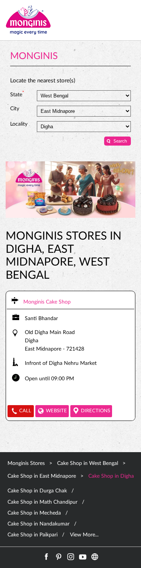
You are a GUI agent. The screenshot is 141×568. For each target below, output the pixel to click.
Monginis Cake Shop (47, 302)
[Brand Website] (94, 556)
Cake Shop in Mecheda (34, 513)
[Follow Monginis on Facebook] (46, 556)
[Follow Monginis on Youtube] (82, 556)
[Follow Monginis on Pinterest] (58, 556)
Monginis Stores (27, 463)
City (14, 108)
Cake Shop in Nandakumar (39, 524)
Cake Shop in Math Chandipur (42, 502)
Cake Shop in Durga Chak (37, 491)
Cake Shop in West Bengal (87, 463)
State (17, 94)
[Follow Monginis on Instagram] (70, 556)
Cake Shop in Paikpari (33, 535)
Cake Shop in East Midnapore (42, 476)
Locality (18, 124)
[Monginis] (28, 20)
